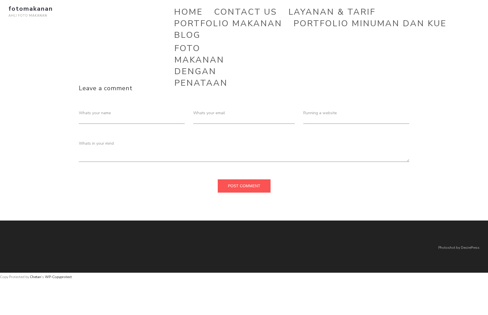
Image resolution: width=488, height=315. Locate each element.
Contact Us (245, 12)
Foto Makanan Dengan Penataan (201, 66)
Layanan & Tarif (332, 12)
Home (188, 12)
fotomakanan (30, 8)
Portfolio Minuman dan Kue (369, 23)
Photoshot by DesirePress (459, 247)
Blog (187, 35)
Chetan (35, 276)
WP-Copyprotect (58, 276)
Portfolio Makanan (228, 23)
